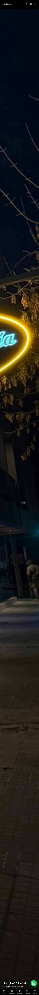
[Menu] (35, 4)
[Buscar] (27, 4)
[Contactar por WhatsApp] (34, 983)
